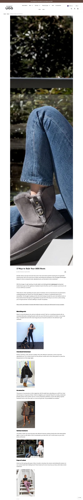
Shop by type (45, 5)
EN (76, 5)
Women (36, 5)
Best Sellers (24, 5)
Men (30, 5)
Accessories (58, 5)
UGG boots (54, 284)
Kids (53, 5)
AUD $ (70, 5)
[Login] (74, 8)
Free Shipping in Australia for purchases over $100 (41, 1)
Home (5, 13)
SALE (43, 9)
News (8, 13)
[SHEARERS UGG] (9, 7)
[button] (71, 8)
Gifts (40, 9)
